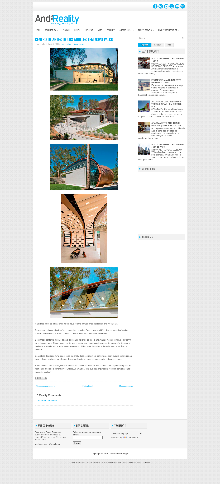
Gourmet (111, 30)
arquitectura (66, 44)
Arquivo (157, 45)
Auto (100, 30)
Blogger (124, 453)
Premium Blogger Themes (124, 462)
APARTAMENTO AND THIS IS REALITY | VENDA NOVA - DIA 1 (167, 124)
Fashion (66, 30)
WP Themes (87, 462)
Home (38, 30)
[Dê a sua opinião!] (39, 378)
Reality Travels (146, 30)
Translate (133, 437)
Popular (144, 45)
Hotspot (89, 30)
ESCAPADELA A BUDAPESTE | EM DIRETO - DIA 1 (166, 81)
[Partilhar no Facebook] (45, 378)
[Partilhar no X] (42, 378)
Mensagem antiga (126, 386)
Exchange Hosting (143, 462)
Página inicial (87, 386)
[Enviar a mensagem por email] (36, 378)
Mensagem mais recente (45, 386)
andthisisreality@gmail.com (47, 444)
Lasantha (109, 462)
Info (169, 45)
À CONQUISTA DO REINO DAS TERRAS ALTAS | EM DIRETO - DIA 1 (166, 104)
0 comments (79, 44)
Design (77, 30)
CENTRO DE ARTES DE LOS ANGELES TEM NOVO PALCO (74, 39)
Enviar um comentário (47, 400)
